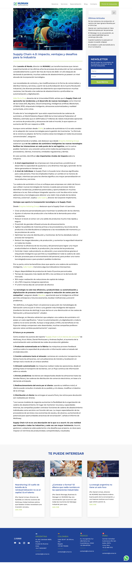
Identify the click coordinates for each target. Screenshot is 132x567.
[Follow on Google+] (15, 543)
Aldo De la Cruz (19, 98)
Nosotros (55, 4)
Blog (86, 4)
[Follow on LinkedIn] (19, 543)
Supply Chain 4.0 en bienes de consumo (62, 337)
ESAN (40, 128)
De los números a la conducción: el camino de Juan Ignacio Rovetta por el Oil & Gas (101, 23)
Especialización (75, 4)
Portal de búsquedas (109, 4)
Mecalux (41, 295)
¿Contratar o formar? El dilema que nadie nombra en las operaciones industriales (66, 487)
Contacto (93, 4)
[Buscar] (113, 12)
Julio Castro (42, 198)
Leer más (18, 509)
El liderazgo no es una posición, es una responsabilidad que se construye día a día (101, 35)
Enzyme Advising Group (69, 141)
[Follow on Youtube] (29, 543)
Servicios (64, 4)
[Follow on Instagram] (24, 543)
